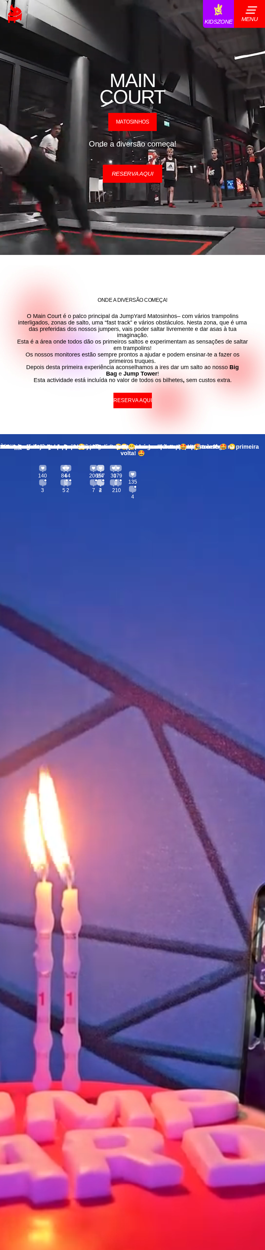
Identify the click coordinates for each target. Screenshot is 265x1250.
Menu (249, 19)
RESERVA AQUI (133, 173)
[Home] (15, 13)
